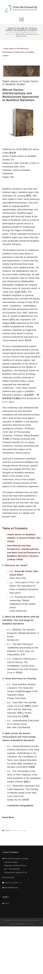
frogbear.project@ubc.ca (13, 883)
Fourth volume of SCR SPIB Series (16, 49)
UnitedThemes (28, 924)
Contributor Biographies (20, 805)
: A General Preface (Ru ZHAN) (23, 538)
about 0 (7, 903)
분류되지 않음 (21, 830)
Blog (13, 34)
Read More (8, 817)
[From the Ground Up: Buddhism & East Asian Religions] (21, 8)
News (14, 830)
